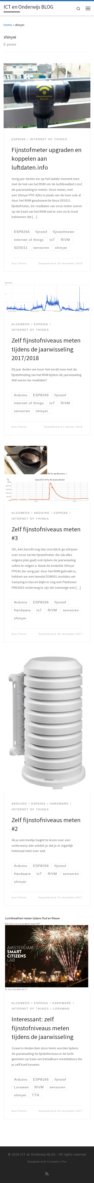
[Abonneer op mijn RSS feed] (47, 1174)
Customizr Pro (56, 1161)
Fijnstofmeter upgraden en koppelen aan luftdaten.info (46, 158)
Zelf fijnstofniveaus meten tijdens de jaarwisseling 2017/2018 (46, 349)
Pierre (23, 263)
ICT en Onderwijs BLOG (37, 1154)
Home (8, 25)
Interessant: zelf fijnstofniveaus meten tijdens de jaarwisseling (43, 1028)
